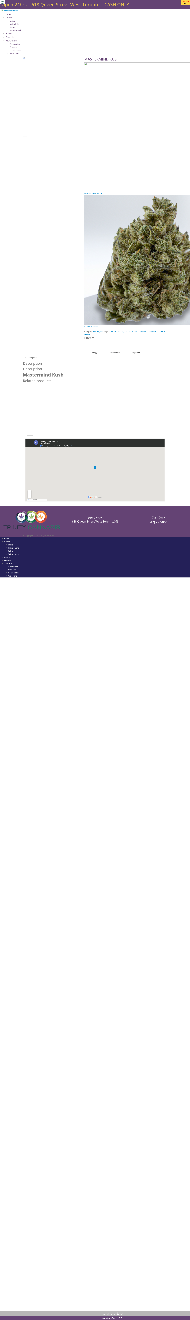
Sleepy (87, 334)
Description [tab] (32, 357)
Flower (9, 17)
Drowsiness (142, 331)
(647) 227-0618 (158, 522)
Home (9, 14)
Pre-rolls (10, 37)
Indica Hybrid (15, 24)
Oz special (161, 331)
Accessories (15, 44)
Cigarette (13, 47)
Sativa (12, 27)
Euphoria (152, 331)
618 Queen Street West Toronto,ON (95, 521)
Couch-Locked (131, 331)
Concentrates (15, 50)
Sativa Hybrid (15, 30)
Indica (12, 21)
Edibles (9, 33)
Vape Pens (14, 53)
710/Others (11, 40)
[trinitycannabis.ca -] (10, 10)
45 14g (121, 331)
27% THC (113, 331)
